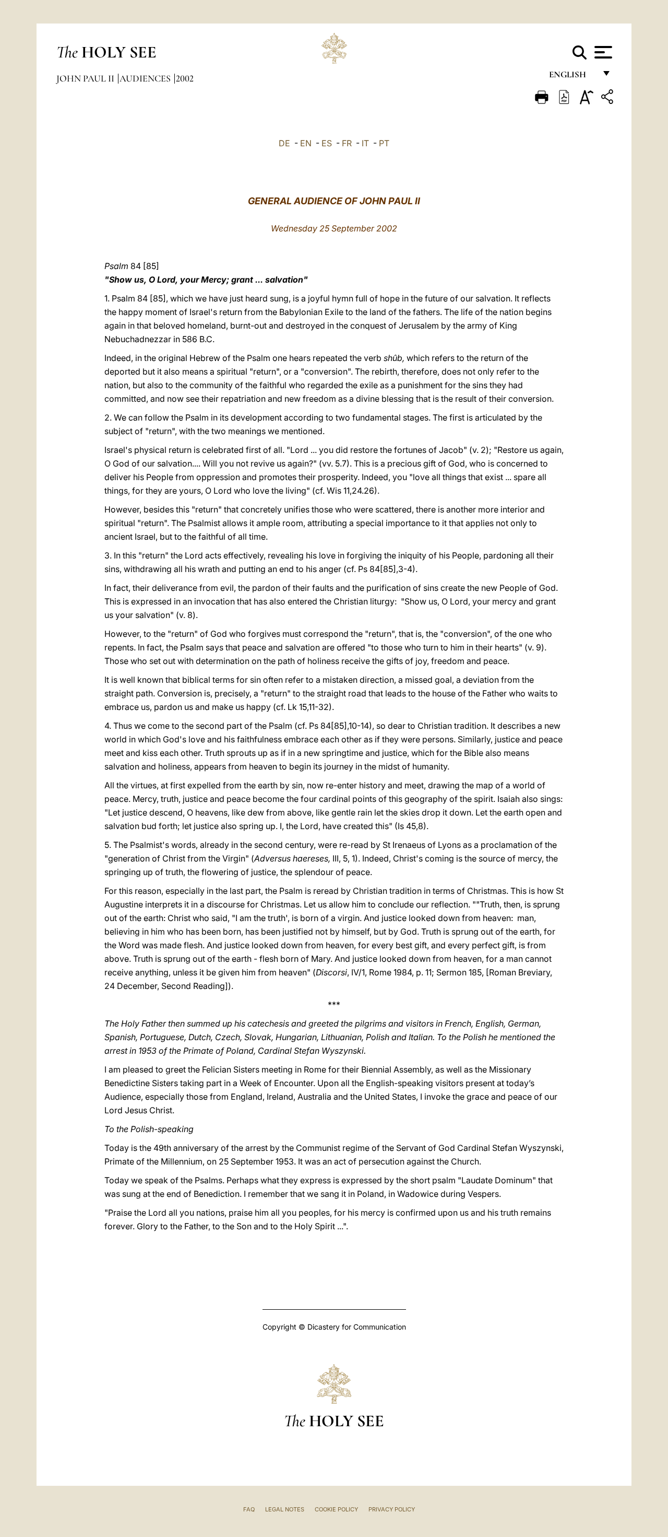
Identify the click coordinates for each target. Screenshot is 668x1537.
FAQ (249, 1509)
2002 (185, 78)
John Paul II (86, 78)
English (572, 77)
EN (306, 143)
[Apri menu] (602, 52)
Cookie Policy (336, 1509)
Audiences (146, 78)
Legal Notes (284, 1509)
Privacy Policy (391, 1509)
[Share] (608, 98)
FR (347, 143)
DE (284, 143)
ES (326, 143)
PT (384, 143)
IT (365, 143)
